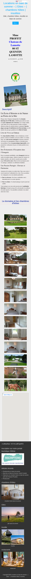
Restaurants (6, 478)
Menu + (16, 23)
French (20, 1)
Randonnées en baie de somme (11, 471)
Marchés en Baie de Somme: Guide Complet (15, 473)
